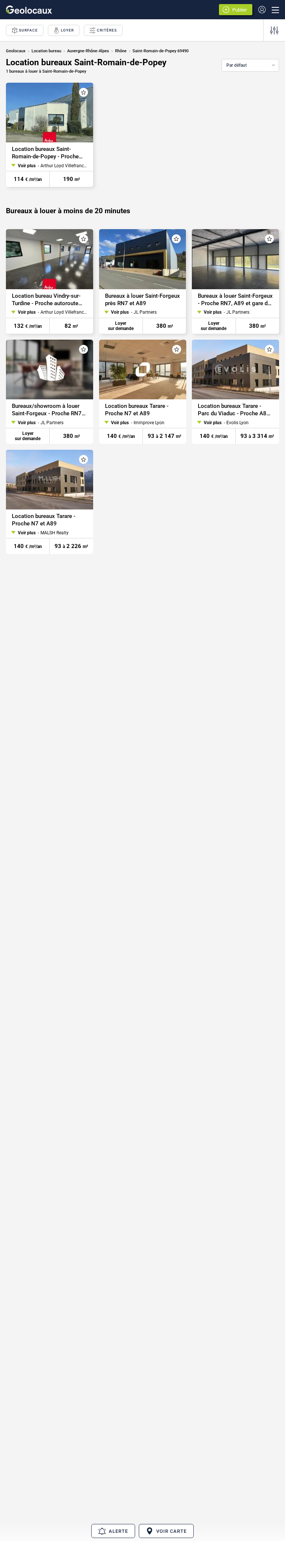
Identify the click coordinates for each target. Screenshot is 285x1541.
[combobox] (250, 65)
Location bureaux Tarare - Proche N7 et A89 (136, 410)
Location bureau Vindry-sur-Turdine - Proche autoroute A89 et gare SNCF (46, 300)
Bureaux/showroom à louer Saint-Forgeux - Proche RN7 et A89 (47, 410)
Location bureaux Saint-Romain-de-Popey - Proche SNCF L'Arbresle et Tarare (45, 153)
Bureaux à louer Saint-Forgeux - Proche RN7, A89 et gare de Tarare (235, 300)
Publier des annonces (240, 10)
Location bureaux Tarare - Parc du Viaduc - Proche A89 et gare (234, 410)
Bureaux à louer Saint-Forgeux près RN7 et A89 (142, 300)
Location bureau (46, 51)
